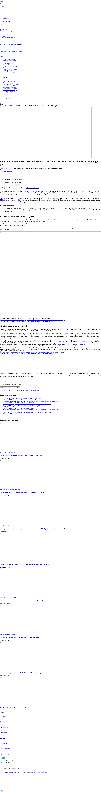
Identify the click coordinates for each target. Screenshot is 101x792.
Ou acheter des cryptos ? (9, 83)
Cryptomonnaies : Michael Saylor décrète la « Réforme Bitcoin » (21, 637)
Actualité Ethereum (8, 67)
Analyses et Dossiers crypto (10, 69)
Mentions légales (31, 772)
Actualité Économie (8, 63)
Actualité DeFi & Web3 (9, 70)
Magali (16, 169)
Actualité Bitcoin (7, 62)
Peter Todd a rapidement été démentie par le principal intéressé (24, 335)
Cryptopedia (6, 80)
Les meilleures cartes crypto (10, 88)
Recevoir (18, 185)
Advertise (11, 772)
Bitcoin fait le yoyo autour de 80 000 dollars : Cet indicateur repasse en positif (25, 673)
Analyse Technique (5, 452)
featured (2, 171)
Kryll (45, 772)
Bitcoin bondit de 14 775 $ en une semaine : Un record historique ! (21, 601)
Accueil (2, 106)
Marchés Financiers (15, 489)
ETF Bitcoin (13, 597)
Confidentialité (40, 772)
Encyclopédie (6, 21)
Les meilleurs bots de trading (10, 92)
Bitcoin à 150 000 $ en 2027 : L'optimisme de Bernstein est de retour (22, 492)
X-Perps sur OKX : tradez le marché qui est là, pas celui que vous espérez (21, 405)
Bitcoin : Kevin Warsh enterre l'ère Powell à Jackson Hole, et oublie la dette (24, 564)
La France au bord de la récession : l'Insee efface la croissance (18, 402)
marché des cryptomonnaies (33, 191)
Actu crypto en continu (9, 59)
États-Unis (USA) (4, 489)
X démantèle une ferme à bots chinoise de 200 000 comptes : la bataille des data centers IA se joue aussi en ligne (31, 401)
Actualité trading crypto (9, 72)
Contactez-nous (4, 772)
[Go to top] (1, 791)
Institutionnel (3, 525)
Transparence (22, 772)
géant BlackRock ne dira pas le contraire (72, 345)
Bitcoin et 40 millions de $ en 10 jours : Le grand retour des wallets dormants (25, 708)
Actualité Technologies (9, 65)
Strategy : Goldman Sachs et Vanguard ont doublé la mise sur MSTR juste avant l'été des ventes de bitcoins (34, 529)
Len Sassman (66, 333)
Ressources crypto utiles (9, 81)
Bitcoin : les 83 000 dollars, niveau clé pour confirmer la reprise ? (19, 399)
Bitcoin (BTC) (8, 106)
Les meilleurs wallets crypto (10, 90)
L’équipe (16, 772)
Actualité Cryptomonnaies (9, 60)
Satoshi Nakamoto (8, 171)
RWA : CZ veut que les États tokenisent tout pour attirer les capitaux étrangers (22, 398)
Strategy (10, 525)
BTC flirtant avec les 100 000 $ (10, 200)
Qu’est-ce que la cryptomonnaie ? (11, 84)
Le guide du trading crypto (9, 91)
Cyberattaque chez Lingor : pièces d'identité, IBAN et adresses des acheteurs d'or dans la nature (27, 404)
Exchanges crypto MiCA (9, 87)
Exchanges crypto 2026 (9, 85)
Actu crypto (6, 18)
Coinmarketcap (7, 20)
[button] (50, 2)
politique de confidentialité (32, 188)
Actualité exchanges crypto (10, 66)
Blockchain (13, 452)
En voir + (2, 379)
